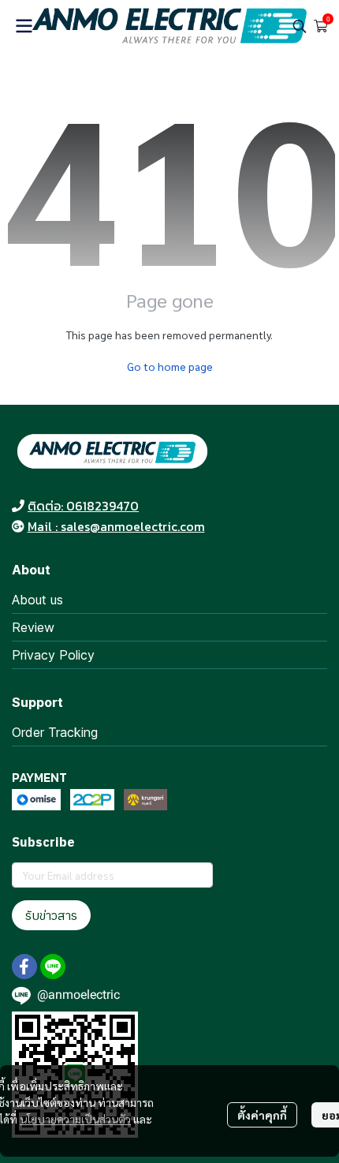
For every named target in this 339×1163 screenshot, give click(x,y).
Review (33, 627)
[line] (52, 966)
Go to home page (170, 366)
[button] (300, 26)
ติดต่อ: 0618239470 (83, 505)
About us (37, 600)
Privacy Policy (53, 655)
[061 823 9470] (18, 505)
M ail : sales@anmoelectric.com (116, 526)
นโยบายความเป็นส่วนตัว (75, 1119)
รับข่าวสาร (51, 915)
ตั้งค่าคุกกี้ (262, 1115)
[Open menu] (23, 26)
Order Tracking (55, 732)
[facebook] (24, 966)
